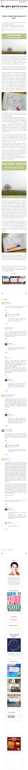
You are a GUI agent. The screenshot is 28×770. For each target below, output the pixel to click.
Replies (7, 312)
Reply (6, 310)
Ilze (5, 356)
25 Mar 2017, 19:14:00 (8, 460)
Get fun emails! (11, 712)
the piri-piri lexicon (14, 6)
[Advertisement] (14, 760)
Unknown (7, 458)
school (7, 156)
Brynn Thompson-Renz (10, 395)
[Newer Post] (2, 293)
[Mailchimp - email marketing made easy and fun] (18, 717)
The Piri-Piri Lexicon (12, 314)
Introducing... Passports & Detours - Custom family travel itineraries (14, 669)
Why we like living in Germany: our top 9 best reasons (14, 699)
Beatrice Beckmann (9, 327)
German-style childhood (7, 226)
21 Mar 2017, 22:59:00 (8, 431)
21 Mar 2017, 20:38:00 (8, 358)
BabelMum (7, 302)
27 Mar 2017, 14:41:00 (11, 523)
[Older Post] (25, 293)
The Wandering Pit (9, 429)
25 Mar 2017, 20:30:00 (11, 510)
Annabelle (10, 343)
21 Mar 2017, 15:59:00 (8, 329)
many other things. (6, 123)
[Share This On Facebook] (12, 287)
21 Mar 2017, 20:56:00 (8, 396)
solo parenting (10, 229)
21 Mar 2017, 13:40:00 (11, 316)
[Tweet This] (14, 287)
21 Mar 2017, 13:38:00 (8, 303)
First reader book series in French (14, 685)
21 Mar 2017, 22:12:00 (11, 415)
